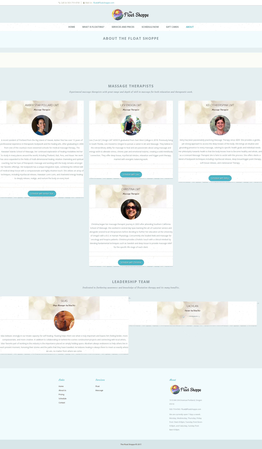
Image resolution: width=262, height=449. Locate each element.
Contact (62, 402)
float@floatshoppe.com (103, 2)
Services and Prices (123, 26)
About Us (62, 390)
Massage (99, 390)
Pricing (61, 394)
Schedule (62, 398)
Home (71, 26)
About (190, 26)
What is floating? (93, 26)
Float (97, 386)
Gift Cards (172, 26)
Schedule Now (150, 26)
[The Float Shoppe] (131, 14)
